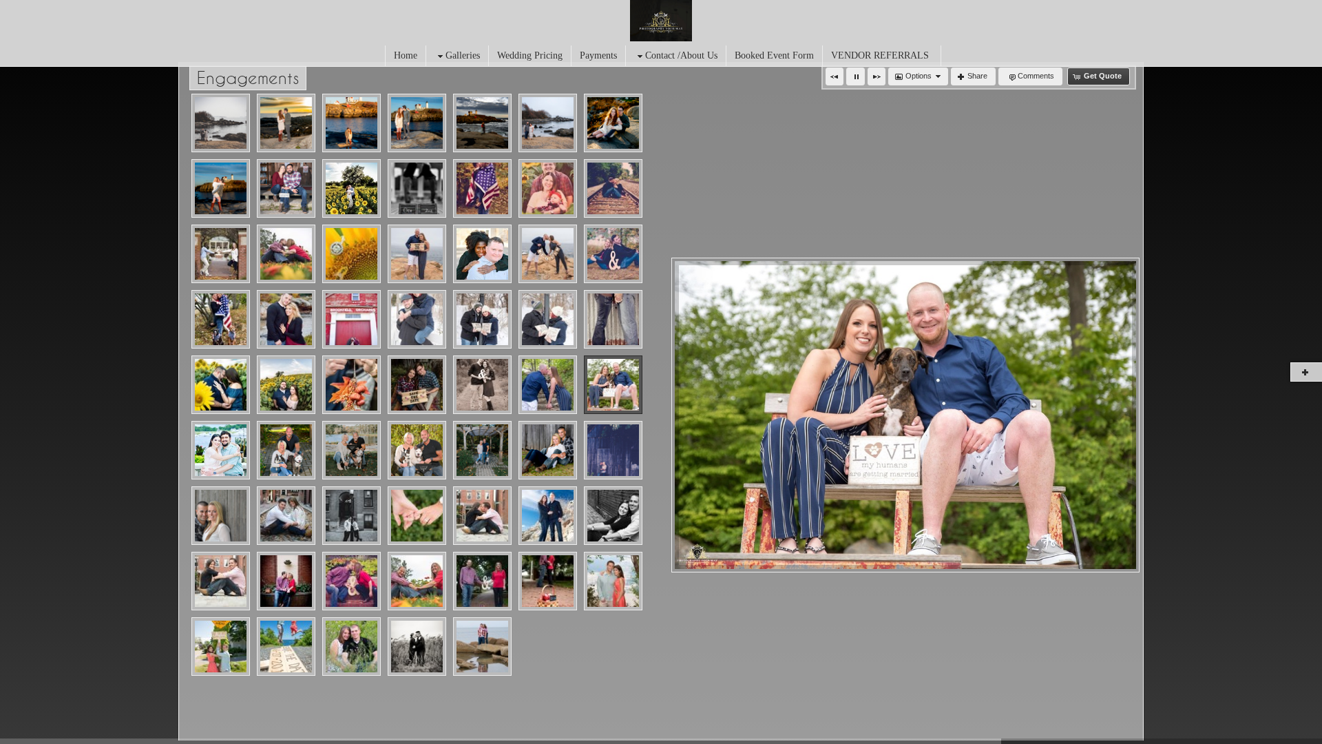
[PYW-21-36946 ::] (220, 515)
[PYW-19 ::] (548, 515)
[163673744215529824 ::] (417, 188)
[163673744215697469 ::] (351, 385)
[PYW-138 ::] (286, 581)
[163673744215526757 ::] (613, 254)
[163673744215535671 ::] (482, 188)
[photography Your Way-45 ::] (220, 581)
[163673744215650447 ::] (613, 385)
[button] (834, 76)
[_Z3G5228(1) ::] (613, 123)
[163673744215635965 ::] (351, 188)
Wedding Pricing (530, 55)
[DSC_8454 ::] (351, 646)
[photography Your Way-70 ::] (417, 515)
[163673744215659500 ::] (482, 254)
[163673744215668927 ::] (220, 254)
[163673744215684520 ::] (548, 385)
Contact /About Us (681, 55)
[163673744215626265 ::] (220, 450)
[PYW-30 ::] (613, 450)
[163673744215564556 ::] (613, 188)
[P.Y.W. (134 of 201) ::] (482, 646)
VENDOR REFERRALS (880, 55)
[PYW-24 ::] (482, 581)
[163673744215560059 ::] (351, 319)
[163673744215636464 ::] (417, 385)
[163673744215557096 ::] (548, 188)
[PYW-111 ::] (286, 515)
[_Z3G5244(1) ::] (417, 123)
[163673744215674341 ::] (417, 254)
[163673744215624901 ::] (548, 319)
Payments (598, 55)
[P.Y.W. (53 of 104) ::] (417, 646)
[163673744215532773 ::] (220, 319)
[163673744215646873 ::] (613, 319)
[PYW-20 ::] (548, 581)
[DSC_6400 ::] (286, 646)
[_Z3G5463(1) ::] (548, 123)
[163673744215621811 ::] (286, 254)
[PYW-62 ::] (351, 581)
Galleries (462, 55)
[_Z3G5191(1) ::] (286, 123)
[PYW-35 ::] (351, 515)
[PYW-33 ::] (417, 581)
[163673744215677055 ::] (351, 254)
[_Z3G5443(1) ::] (220, 123)
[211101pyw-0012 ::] (286, 450)
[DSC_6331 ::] (613, 581)
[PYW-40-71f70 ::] (548, 450)
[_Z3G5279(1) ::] (351, 123)
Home (405, 55)
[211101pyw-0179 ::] (351, 450)
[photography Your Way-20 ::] (613, 515)
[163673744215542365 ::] (286, 319)
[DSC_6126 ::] (220, 646)
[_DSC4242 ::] (286, 188)
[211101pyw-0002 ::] (482, 450)
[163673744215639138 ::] (286, 385)
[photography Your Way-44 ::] (482, 515)
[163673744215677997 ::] (220, 385)
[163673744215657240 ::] (482, 319)
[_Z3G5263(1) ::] (220, 188)
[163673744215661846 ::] (548, 254)
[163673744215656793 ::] (417, 319)
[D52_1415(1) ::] (482, 123)
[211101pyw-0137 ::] (417, 450)
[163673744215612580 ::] (482, 385)
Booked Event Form (774, 55)
